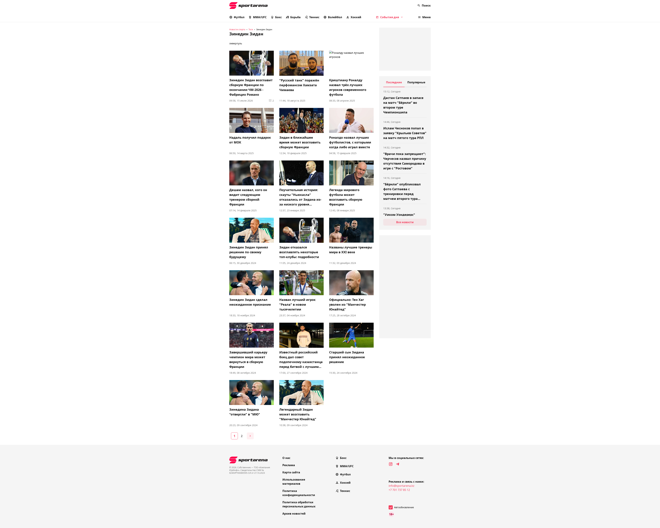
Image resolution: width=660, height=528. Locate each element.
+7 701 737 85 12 (399, 490)
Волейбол (335, 17)
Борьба (295, 17)
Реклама (288, 465)
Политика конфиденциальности (298, 493)
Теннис (314, 17)
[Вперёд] (250, 435)
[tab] (394, 83)
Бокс (278, 17)
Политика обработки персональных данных (298, 504)
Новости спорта (237, 29)
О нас (286, 458)
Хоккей (356, 17)
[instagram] (391, 464)
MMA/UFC (260, 17)
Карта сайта (291, 472)
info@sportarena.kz (401, 486)
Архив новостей (294, 513)
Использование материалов (293, 482)
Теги (251, 29)
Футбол (239, 17)
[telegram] (397, 464)
